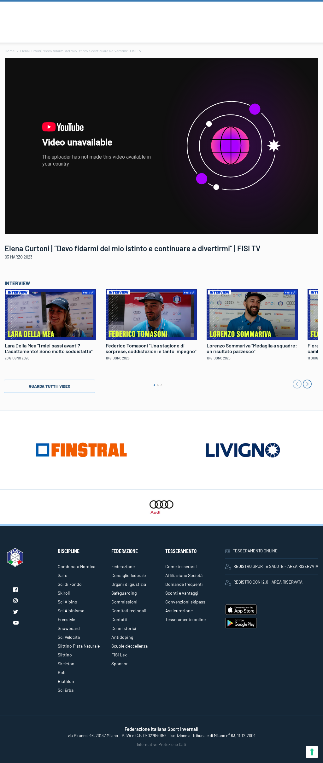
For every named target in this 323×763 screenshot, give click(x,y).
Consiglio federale (128, 575)
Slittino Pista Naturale (79, 646)
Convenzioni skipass (185, 601)
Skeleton (66, 663)
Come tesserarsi (181, 566)
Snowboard (69, 628)
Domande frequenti (184, 584)
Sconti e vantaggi (181, 593)
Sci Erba (65, 690)
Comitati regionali (128, 610)
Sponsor (119, 663)
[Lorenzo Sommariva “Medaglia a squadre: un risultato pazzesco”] (252, 313)
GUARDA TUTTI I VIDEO (49, 386)
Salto (63, 575)
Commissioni (124, 601)
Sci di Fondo (70, 584)
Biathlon (66, 681)
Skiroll (64, 593)
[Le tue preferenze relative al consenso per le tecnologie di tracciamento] (312, 752)
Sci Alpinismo (71, 610)
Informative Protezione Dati (161, 744)
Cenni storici (123, 628)
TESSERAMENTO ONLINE (255, 550)
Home (10, 51)
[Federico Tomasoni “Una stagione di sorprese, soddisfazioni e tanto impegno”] (151, 313)
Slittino (65, 654)
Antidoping (122, 637)
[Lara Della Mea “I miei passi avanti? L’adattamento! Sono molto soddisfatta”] (50, 313)
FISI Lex (119, 654)
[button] (154, 385)
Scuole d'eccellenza (129, 646)
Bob (62, 672)
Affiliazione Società (184, 575)
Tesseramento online (185, 619)
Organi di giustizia (128, 584)
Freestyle (66, 619)
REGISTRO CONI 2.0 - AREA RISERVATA (267, 582)
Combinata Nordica (76, 566)
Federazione (123, 566)
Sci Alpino (67, 601)
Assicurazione (179, 610)
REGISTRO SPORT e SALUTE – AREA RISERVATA (275, 566)
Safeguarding (124, 593)
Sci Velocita (69, 637)
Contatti (119, 619)
